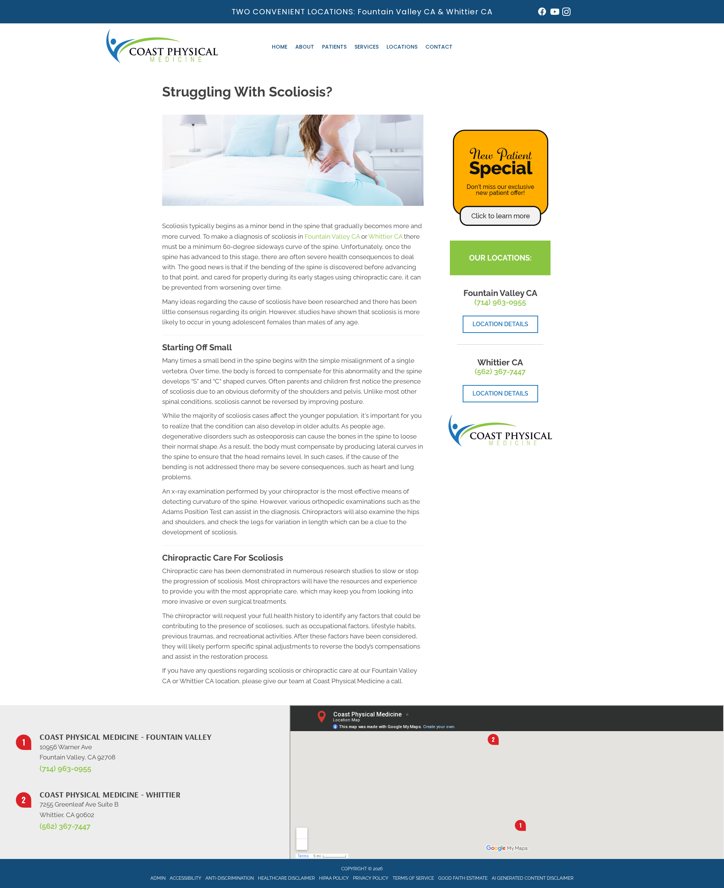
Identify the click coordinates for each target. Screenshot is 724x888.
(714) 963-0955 (500, 302)
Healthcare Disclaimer (286, 878)
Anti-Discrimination (230, 878)
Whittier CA (469, 11)
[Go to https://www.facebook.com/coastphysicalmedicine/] (542, 13)
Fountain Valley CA (396, 11)
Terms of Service (413, 878)
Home (279, 47)
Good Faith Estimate (463, 878)
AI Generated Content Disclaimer (533, 878)
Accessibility (185, 878)
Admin (158, 878)
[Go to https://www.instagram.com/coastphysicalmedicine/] (566, 13)
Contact (438, 47)
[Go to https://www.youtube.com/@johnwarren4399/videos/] (554, 13)
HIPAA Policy (334, 878)
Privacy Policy (370, 878)
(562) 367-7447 (500, 371)
